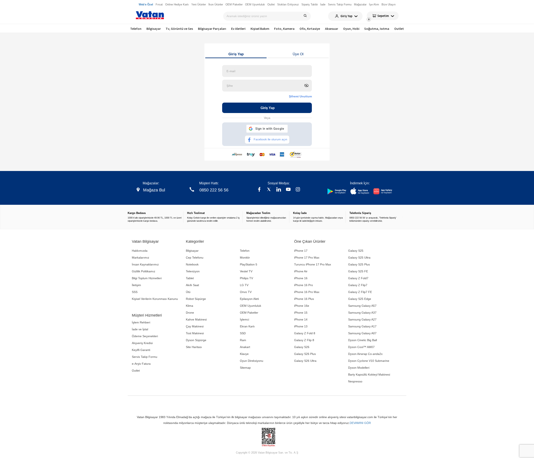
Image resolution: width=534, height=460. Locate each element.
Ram (243, 340)
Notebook (192, 264)
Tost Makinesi (195, 333)
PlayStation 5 (248, 264)
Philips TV (246, 278)
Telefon (135, 28)
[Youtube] (288, 190)
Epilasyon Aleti (249, 298)
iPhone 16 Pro (303, 285)
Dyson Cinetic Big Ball (362, 340)
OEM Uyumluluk (250, 305)
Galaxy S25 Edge (359, 298)
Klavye (244, 354)
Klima (189, 305)
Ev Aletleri (238, 28)
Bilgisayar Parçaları (212, 28)
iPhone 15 (300, 312)
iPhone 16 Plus (304, 298)
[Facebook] (259, 190)
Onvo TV (246, 292)
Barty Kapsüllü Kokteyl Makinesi (369, 374)
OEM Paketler (249, 312)
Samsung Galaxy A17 (362, 326)
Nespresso (355, 381)
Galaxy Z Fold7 (358, 278)
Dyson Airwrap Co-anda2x (365, 354)
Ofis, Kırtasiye (310, 28)
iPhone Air (300, 271)
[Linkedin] (278, 190)
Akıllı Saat (192, 285)
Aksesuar (331, 28)
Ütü (188, 292)
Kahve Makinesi (196, 319)
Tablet (190, 278)
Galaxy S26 (301, 347)
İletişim (136, 285)
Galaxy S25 (355, 250)
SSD (243, 333)
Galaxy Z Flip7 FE (360, 292)
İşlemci (244, 319)
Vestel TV (246, 271)
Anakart (245, 347)
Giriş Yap (236, 54)
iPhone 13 (300, 326)
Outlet (399, 28)
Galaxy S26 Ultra (305, 360)
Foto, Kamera (284, 28)
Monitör (245, 257)
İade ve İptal (140, 329)
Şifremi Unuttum (300, 96)
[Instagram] (298, 190)
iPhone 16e (301, 305)
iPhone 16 (300, 278)
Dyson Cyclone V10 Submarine (368, 360)
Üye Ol (298, 54)
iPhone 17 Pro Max (306, 257)
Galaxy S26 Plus (305, 354)
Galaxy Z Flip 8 (304, 340)
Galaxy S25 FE (358, 271)
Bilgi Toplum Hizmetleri (147, 278)
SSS (134, 292)
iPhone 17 (300, 250)
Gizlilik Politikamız (143, 271)
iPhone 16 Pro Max (306, 292)
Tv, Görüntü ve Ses (179, 28)
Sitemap (245, 367)
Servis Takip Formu (144, 356)
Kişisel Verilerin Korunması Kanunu (155, 298)
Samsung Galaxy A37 (362, 312)
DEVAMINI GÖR (360, 423)
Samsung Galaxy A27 (362, 319)
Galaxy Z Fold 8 (304, 333)
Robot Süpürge (196, 298)
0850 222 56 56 (213, 190)
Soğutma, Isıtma (376, 28)
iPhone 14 (300, 319)
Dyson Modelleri (358, 367)
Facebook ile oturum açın (270, 139)
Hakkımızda (139, 250)
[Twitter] (269, 190)
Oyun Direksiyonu (251, 360)
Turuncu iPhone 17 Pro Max (312, 264)
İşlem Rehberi (141, 322)
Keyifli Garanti (141, 350)
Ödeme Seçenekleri (145, 336)
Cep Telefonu (194, 257)
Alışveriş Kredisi (142, 343)
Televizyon (193, 271)
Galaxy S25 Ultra (359, 257)
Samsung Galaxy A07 (362, 333)
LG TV (244, 285)
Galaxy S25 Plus (359, 264)
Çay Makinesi (195, 326)
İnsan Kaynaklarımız (145, 264)
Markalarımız (140, 257)
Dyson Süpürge (196, 340)
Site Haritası (194, 347)
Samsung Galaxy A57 (362, 305)
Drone (190, 312)
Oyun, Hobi (351, 28)
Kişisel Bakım (260, 28)
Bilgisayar (153, 28)
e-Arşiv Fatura (141, 363)
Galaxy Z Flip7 (357, 285)
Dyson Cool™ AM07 (361, 347)
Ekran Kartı (247, 326)
